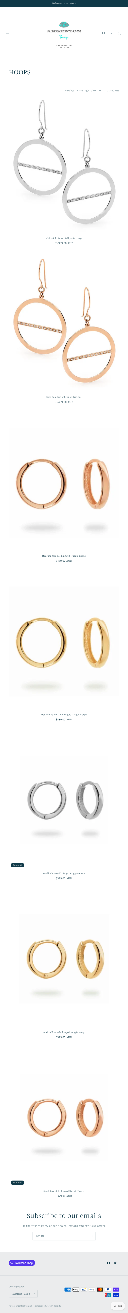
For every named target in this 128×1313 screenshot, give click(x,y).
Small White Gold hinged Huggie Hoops (64, 873)
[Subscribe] (91, 1236)
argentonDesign (23, 1306)
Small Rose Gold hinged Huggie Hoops (64, 1191)
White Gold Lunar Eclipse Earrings (64, 238)
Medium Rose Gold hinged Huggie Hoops (64, 555)
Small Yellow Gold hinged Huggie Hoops (64, 1032)
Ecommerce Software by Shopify (46, 1306)
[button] (7, 33)
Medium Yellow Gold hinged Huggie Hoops (64, 714)
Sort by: (69, 90)
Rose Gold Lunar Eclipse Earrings (64, 397)
